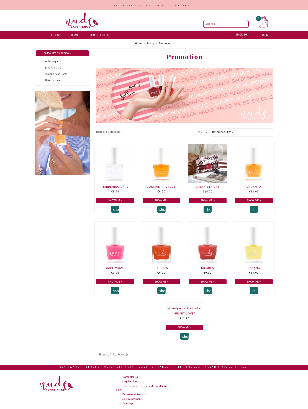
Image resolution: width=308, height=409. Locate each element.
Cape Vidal (115, 268)
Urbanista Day (208, 186)
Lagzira (161, 268)
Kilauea (207, 268)
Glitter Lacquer (53, 80)
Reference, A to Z (241, 132)
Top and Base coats (56, 74)
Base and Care (53, 67)
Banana (254, 268)
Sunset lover (184, 313)
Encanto (254, 186)
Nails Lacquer (52, 61)
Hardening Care (115, 186)
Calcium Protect (161, 186)
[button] (58, 35)
